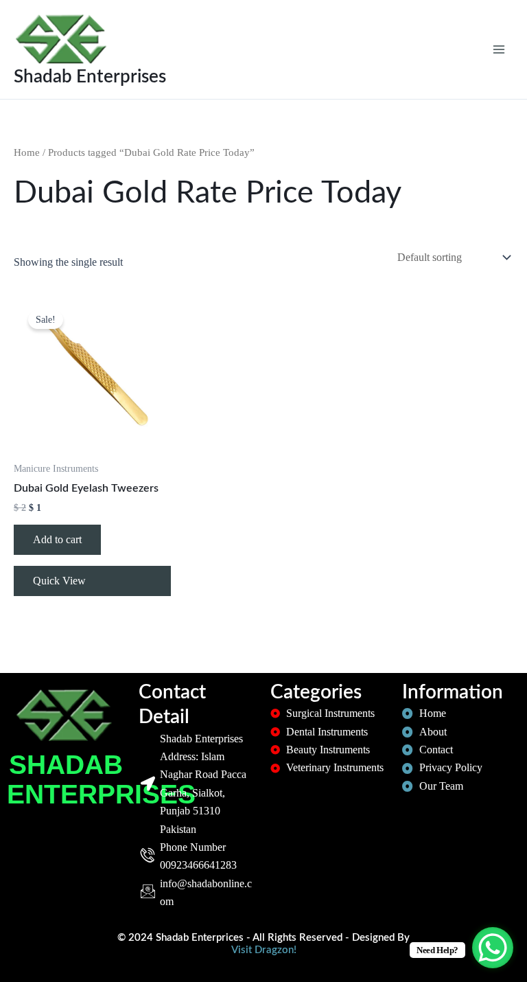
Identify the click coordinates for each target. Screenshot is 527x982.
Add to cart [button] (57, 539)
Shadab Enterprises (90, 77)
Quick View (59, 580)
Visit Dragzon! (263, 950)
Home (27, 152)
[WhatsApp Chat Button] (492, 947)
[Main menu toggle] (498, 49)
